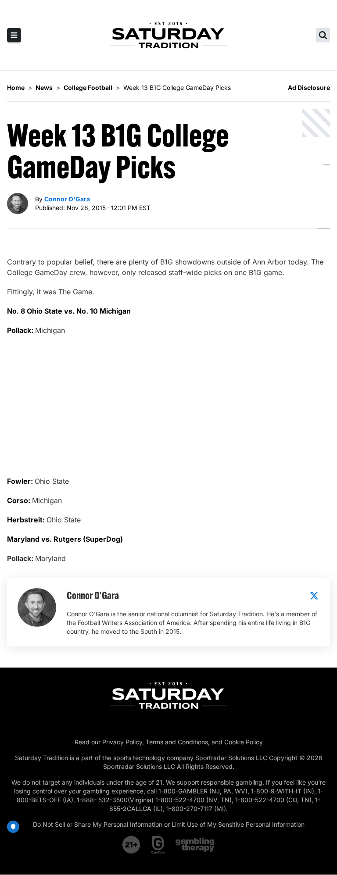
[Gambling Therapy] (195, 844)
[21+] (131, 845)
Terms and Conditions (177, 742)
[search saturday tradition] (323, 35)
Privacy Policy (122, 742)
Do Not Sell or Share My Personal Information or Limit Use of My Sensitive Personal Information (169, 824)
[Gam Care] (158, 845)
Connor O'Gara (67, 199)
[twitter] (314, 595)
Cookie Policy (243, 742)
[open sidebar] (14, 35)
